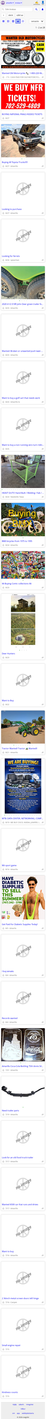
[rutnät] (13, 21)
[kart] (22, 21)
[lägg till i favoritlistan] (3, 77)
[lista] (3, 21)
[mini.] (8, 21)
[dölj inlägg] (42, 77)
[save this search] (42, 9)
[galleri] (18, 21)
